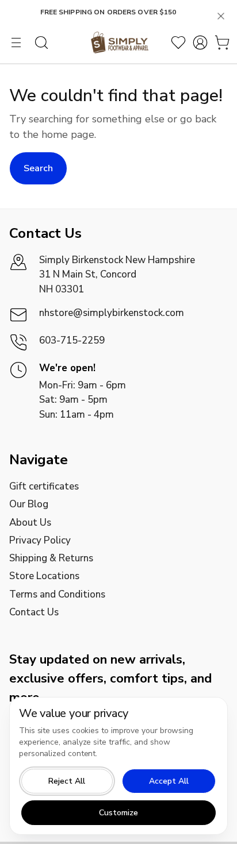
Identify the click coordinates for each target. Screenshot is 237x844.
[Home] (119, 42)
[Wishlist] (178, 42)
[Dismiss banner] (221, 16)
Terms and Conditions (57, 594)
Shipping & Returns (51, 558)
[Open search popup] (41, 42)
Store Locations (44, 576)
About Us (30, 522)
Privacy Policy (40, 540)
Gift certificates (44, 486)
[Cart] (222, 42)
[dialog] (118, 766)
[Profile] (200, 42)
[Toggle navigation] (16, 42)
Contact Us (34, 612)
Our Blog (28, 504)
